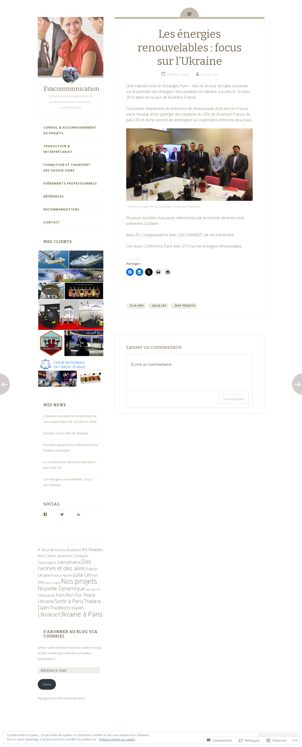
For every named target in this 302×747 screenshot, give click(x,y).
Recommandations (61, 209)
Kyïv (95, 575)
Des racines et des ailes (64, 565)
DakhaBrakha (68, 562)
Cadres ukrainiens (58, 556)
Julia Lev (82, 574)
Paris (60, 595)
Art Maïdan (92, 549)
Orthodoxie (46, 595)
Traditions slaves (67, 607)
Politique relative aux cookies (117, 739)
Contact (51, 222)
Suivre (46, 684)
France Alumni (62, 575)
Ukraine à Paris (80, 613)
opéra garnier (93, 589)
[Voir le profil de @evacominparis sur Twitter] (62, 514)
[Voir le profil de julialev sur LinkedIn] (78, 514)
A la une (46, 549)
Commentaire (233, 399)
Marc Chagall (52, 582)
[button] (53, 259)
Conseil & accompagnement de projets (69, 130)
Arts (41, 555)
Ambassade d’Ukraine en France (221, 108)
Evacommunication (71, 88)
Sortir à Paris (69, 601)
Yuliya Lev (209, 74)
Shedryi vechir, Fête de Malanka (65, 433)
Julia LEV (133, 119)
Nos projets (79, 581)
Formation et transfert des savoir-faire (67, 167)
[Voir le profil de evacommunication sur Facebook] (45, 514)
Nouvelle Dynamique (61, 588)
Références (53, 196)
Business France (230, 114)
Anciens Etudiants (67, 550)
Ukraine (48, 614)
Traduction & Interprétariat (57, 149)
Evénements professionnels (70, 183)
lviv (41, 582)
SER (206, 114)
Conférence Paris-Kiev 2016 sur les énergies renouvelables (192, 246)
